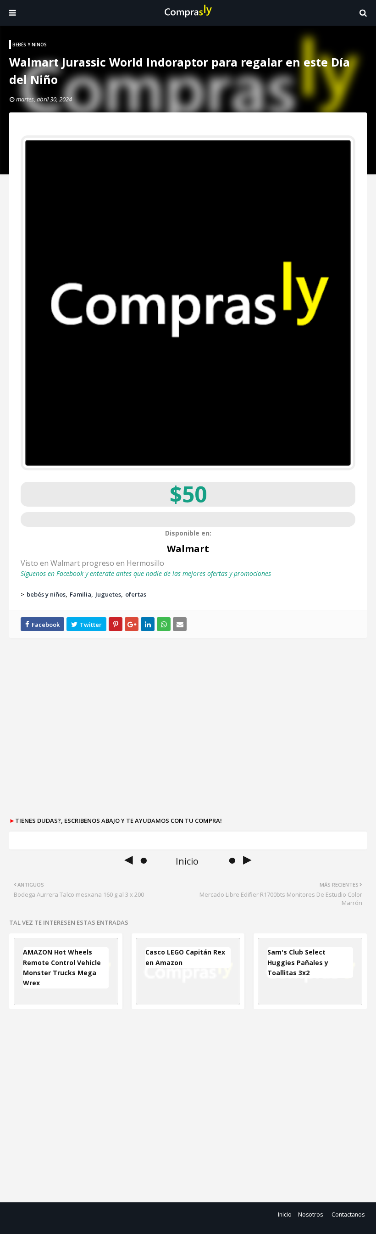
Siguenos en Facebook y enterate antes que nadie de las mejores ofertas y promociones (146, 573)
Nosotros (310, 1214)
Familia (80, 594)
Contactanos (348, 1214)
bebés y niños (46, 594)
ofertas (135, 594)
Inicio (285, 1214)
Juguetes (108, 594)
